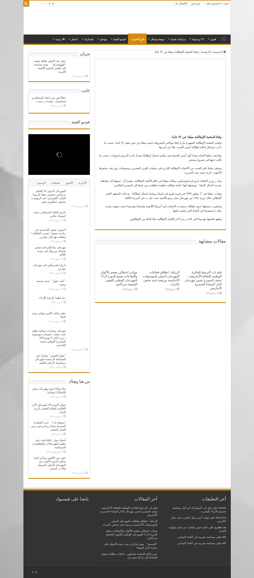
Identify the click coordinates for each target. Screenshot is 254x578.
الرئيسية (218, 51)
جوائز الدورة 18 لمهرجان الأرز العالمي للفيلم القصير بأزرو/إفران (49, 408)
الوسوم (41, 182)
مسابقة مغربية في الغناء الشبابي (196, 537)
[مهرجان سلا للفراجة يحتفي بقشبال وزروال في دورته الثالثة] (78, 253)
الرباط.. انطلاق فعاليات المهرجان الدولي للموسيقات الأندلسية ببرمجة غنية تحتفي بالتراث (161, 278)
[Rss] (53, 3)
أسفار (74, 39)
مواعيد (103, 39)
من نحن (195, 3)
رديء (58, 39)
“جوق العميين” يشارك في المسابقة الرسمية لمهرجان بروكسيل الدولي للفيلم (50, 359)
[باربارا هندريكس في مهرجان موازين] (78, 269)
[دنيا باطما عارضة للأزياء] (78, 302)
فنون (213, 39)
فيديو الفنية (120, 39)
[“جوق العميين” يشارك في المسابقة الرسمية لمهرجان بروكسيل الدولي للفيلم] (78, 361)
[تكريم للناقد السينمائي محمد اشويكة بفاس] (78, 218)
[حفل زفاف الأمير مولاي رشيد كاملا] (78, 319)
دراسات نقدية (178, 39)
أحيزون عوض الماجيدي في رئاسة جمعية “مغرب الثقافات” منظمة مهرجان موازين (48, 233)
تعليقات (55, 182)
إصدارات (88, 39)
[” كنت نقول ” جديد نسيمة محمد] (78, 286)
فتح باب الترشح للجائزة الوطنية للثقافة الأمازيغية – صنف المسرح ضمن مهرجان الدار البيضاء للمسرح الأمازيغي (203, 280)
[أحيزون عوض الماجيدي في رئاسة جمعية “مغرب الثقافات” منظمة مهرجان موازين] (78, 235)
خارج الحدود (138, 39)
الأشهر (69, 182)
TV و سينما (198, 39)
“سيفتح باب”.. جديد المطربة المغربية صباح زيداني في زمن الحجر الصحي (48, 426)
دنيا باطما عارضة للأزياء (52, 297)
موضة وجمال (158, 39)
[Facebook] (49, 3)
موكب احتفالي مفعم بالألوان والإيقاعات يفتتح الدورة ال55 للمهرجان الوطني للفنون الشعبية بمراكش (118, 278)
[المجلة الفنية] (203, 20)
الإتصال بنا (181, 3)
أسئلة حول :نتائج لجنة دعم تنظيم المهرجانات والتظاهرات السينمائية (49, 444)
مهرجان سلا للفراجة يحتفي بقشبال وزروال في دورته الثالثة (50, 251)
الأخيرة (83, 182)
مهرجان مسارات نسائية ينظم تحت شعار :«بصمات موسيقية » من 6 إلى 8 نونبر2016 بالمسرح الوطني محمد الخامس (49, 338)
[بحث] (26, 4)
